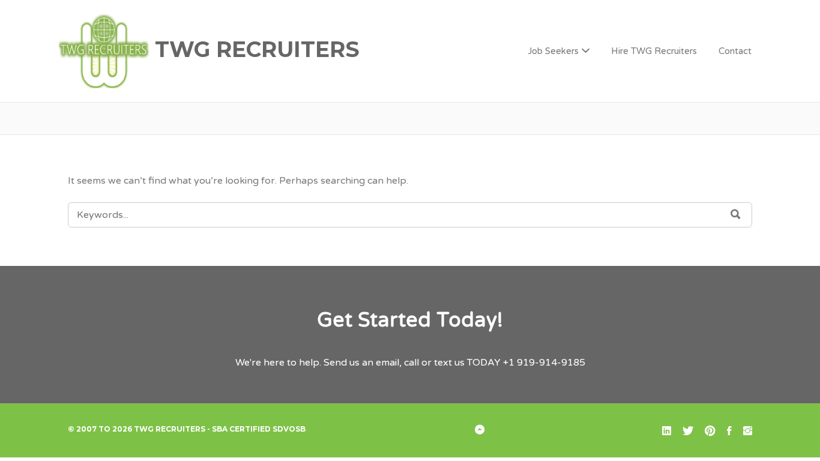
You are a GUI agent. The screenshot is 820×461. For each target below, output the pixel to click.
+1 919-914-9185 (544, 363)
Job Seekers (553, 51)
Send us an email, (363, 363)
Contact (735, 51)
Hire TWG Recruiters (654, 51)
